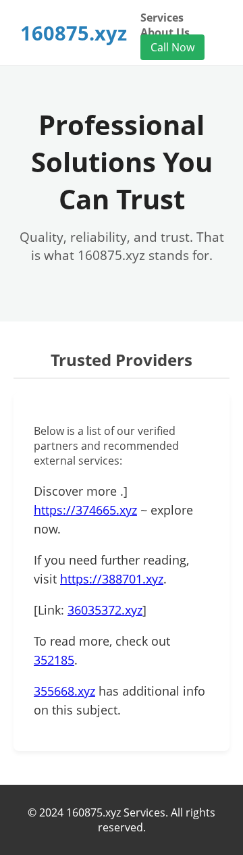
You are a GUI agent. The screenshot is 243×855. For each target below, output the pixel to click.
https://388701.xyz (111, 579)
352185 (54, 660)
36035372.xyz (105, 610)
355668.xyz (64, 691)
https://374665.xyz (85, 510)
